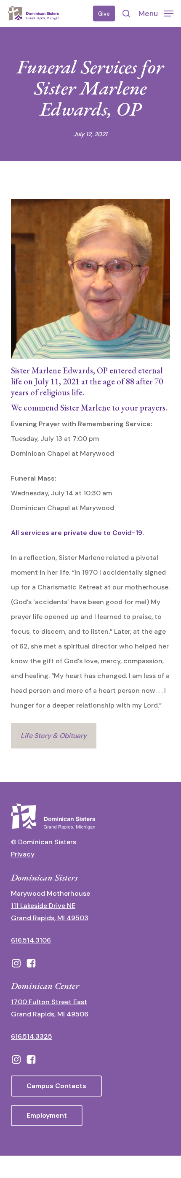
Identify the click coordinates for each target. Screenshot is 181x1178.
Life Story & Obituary (54, 735)
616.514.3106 (31, 940)
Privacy (23, 854)
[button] (155, 13)
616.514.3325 (31, 1036)
